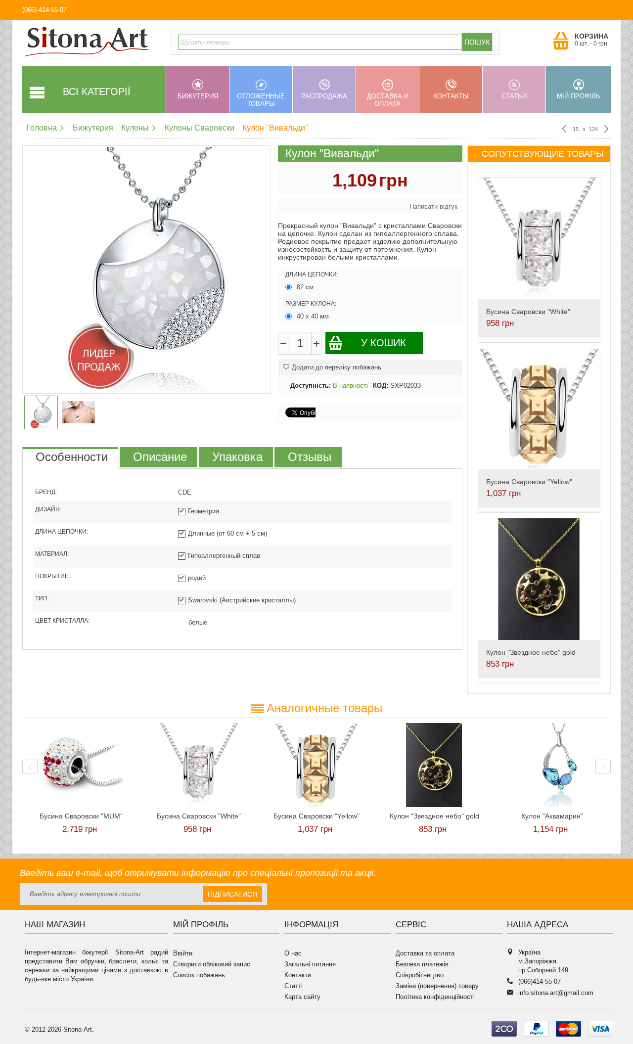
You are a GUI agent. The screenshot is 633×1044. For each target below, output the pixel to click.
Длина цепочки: (311, 274)
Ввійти (182, 953)
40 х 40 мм (313, 316)
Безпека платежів (422, 964)
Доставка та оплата (425, 953)
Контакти (297, 975)
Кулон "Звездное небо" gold (531, 652)
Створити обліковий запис (211, 964)
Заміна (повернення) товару (437, 986)
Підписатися (232, 894)
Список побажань (199, 975)
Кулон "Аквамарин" (552, 816)
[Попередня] (564, 129)
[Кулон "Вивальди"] (146, 269)
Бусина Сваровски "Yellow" (529, 482)
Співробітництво (420, 975)
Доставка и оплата (387, 99)
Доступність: (310, 385)
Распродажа (324, 96)
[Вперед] (606, 129)
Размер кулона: (310, 303)
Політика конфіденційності (435, 996)
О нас (293, 953)
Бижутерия (198, 96)
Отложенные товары (261, 99)
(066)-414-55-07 (44, 9)
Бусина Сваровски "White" (528, 312)
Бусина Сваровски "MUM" (81, 816)
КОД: (380, 385)
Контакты (451, 96)
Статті (293, 986)
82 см (305, 287)
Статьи (514, 96)
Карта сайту (302, 996)
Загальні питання (310, 964)
